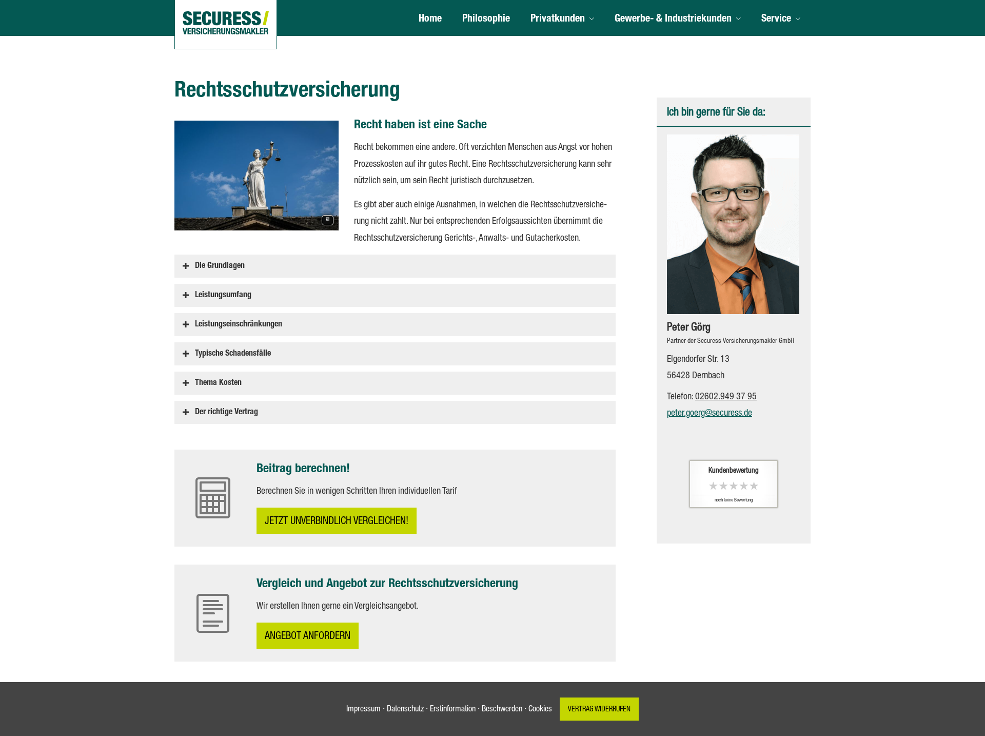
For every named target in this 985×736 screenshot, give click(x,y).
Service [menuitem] (776, 19)
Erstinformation (453, 710)
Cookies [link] (540, 710)
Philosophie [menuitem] (486, 19)
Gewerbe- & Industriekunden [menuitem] (673, 19)
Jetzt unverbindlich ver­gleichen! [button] (336, 522)
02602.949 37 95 (726, 397)
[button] (220, 265)
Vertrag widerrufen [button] (599, 709)
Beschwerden (502, 710)
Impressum (363, 710)
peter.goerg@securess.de (709, 413)
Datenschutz (405, 710)
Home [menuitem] (430, 19)
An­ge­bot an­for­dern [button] (307, 637)
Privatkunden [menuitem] (557, 19)
